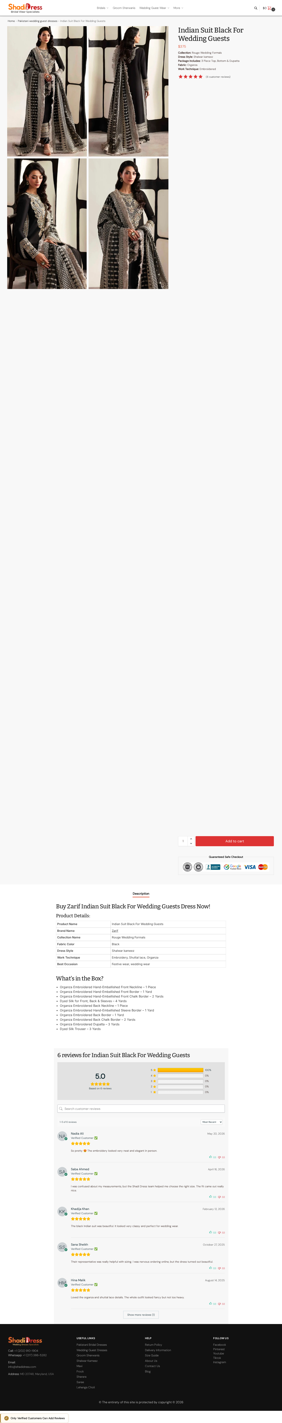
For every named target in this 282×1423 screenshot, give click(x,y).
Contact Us (152, 1366)
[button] (269, 8)
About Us (151, 1361)
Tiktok (217, 1358)
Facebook (219, 1345)
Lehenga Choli (86, 1387)
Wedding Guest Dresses (92, 1350)
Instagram (219, 1362)
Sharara (81, 1377)
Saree (80, 1382)
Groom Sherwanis (88, 1355)
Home (11, 21)
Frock (80, 1371)
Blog (148, 1371)
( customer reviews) (218, 77)
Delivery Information (158, 1350)
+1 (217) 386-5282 (35, 1355)
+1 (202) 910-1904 (26, 1351)
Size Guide (152, 1355)
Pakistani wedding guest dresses (37, 21)
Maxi (79, 1366)
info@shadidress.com (22, 1367)
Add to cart (234, 841)
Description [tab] (141, 894)
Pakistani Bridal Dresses (92, 1345)
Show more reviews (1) (141, 1314)
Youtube (218, 1353)
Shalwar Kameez (87, 1361)
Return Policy (153, 1345)
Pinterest (219, 1349)
